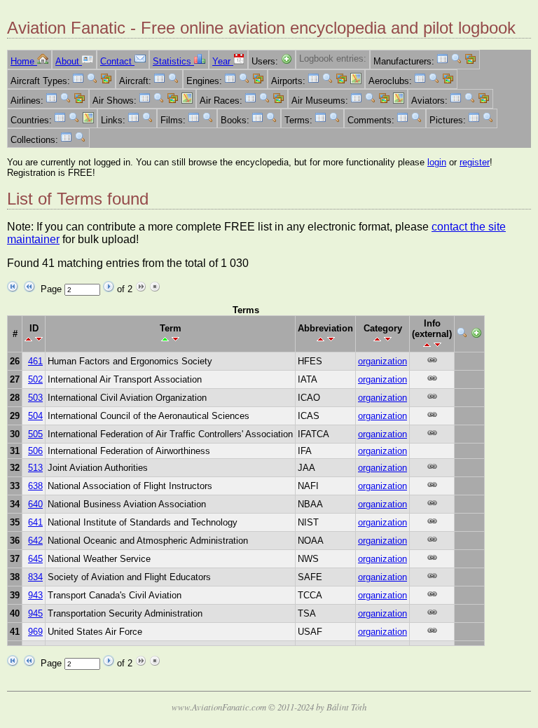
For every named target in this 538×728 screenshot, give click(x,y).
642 (35, 540)
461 (35, 361)
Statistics (173, 61)
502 (35, 379)
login (436, 162)
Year (222, 61)
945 (35, 613)
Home (24, 61)
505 (35, 434)
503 (35, 397)
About (68, 61)
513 (35, 467)
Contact (117, 61)
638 (35, 486)
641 (35, 522)
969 (35, 631)
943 (35, 595)
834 (35, 577)
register (475, 162)
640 (35, 504)
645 (35, 559)
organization (382, 361)
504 (35, 416)
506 (35, 451)
